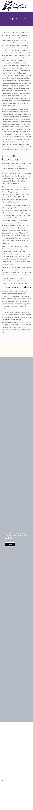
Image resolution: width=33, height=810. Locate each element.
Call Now (10, 544)
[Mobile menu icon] (29, 6)
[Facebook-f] (2, 780)
